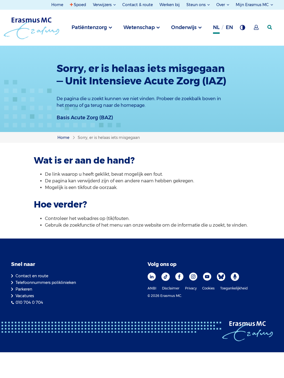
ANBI (152, 288)
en (229, 27)
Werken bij (169, 4)
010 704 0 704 (29, 302)
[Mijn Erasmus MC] (256, 29)
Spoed (80, 4)
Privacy (191, 288)
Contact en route (32, 275)
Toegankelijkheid (234, 288)
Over (221, 4)
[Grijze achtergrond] (242, 29)
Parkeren (24, 289)
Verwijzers (103, 4)
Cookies (208, 288)
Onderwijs (184, 27)
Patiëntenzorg (89, 27)
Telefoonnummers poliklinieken (46, 282)
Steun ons (196, 4)
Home (57, 4)
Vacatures (25, 295)
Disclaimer (170, 288)
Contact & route (137, 4)
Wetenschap (139, 27)
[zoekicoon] (270, 27)
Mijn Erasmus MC (253, 4)
